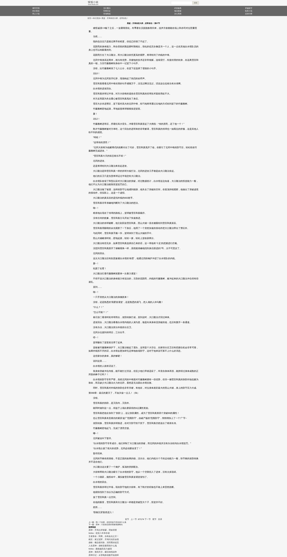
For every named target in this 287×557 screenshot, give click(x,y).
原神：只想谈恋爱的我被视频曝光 (109, 525)
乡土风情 (177, 14)
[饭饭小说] (93, 3)
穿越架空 (248, 8)
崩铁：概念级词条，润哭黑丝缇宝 (104, 542)
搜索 (195, 3)
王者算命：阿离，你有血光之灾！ (104, 536)
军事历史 (107, 11)
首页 (89, 18)
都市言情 (36, 8)
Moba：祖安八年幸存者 (99, 533)
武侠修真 (177, 8)
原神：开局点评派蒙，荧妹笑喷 (103, 530)
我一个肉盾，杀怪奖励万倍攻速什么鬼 (111, 522)
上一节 (134, 519)
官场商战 (107, 14)
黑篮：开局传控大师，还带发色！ (115, 18)
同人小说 (36, 14)
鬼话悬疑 (177, 11)
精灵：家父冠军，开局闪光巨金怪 (104, 539)
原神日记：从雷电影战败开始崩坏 (104, 555)
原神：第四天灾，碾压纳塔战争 (103, 552)
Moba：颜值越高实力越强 (100, 549)
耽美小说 (248, 11)
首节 (127, 519)
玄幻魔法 (107, 8)
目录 (160, 519)
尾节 (154, 519)
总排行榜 (248, 14)
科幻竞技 (36, 11)
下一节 (148, 519)
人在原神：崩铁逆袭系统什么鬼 (103, 546)
